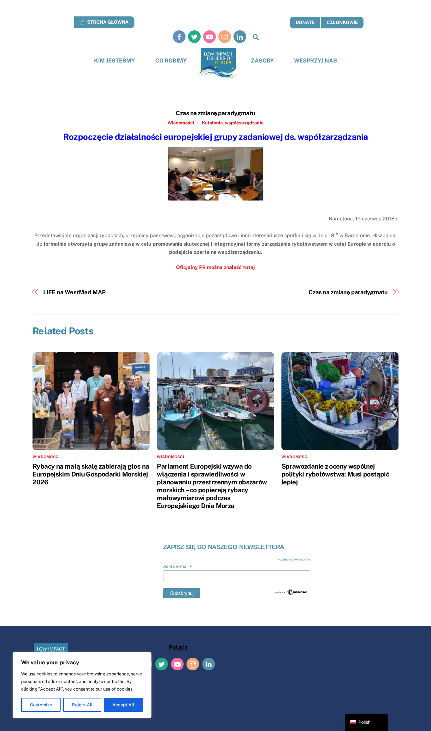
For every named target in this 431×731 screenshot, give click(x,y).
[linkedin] (239, 36)
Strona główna (107, 22)
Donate (305, 22)
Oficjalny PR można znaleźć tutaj (215, 267)
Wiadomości (181, 122)
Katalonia (212, 122)
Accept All (123, 704)
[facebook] (179, 36)
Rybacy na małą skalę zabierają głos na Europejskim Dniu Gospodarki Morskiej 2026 (90, 474)
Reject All (82, 704)
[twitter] (194, 36)
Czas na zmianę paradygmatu (215, 113)
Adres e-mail (177, 566)
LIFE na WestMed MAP (74, 292)
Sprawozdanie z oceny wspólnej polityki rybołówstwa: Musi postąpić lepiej (335, 474)
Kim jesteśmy (114, 60)
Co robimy (171, 60)
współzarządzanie (244, 122)
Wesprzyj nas (315, 60)
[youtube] (209, 36)
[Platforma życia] (219, 63)
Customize (41, 704)
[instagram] (224, 36)
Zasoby (262, 60)
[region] (82, 685)
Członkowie (342, 22)
